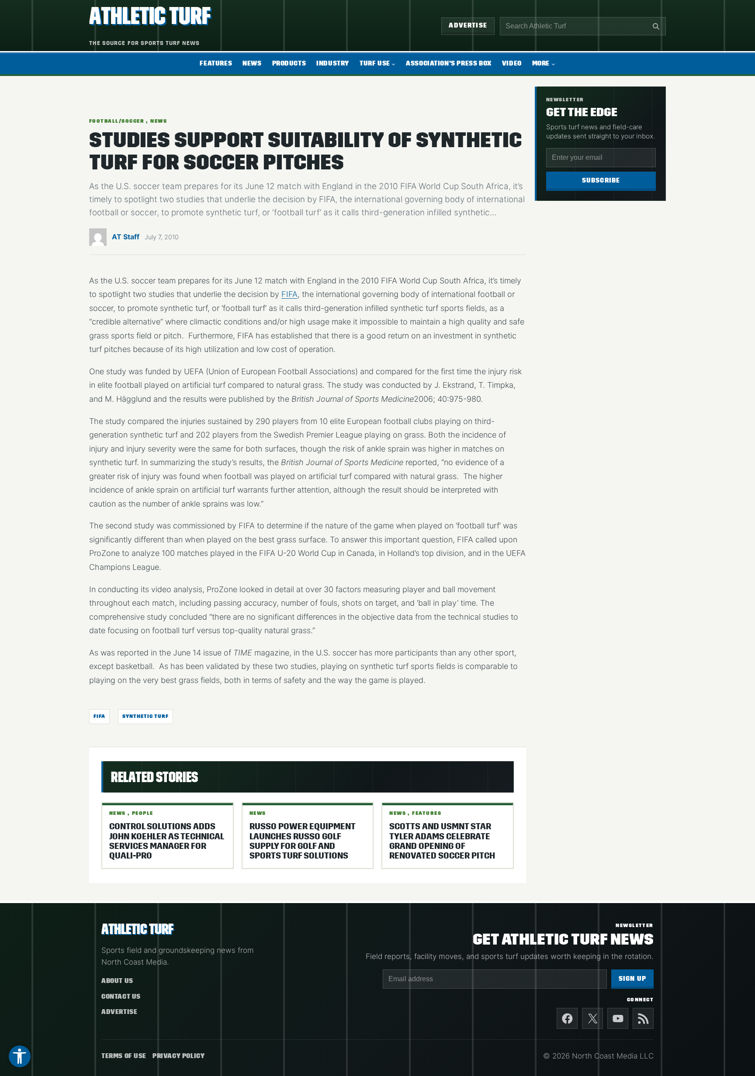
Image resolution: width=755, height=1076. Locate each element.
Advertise (468, 25)
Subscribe (601, 180)
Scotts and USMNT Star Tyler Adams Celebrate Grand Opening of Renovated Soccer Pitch (442, 841)
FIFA (289, 294)
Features (426, 813)
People (142, 813)
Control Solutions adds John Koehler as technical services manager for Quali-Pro (166, 841)
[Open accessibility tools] (20, 1056)
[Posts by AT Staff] (98, 239)
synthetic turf (145, 716)
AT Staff (125, 236)
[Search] (656, 26)
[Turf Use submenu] (393, 64)
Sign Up (632, 979)
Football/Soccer (116, 121)
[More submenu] (553, 64)
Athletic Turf (150, 15)
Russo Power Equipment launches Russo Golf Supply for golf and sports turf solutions (302, 841)
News (158, 121)
